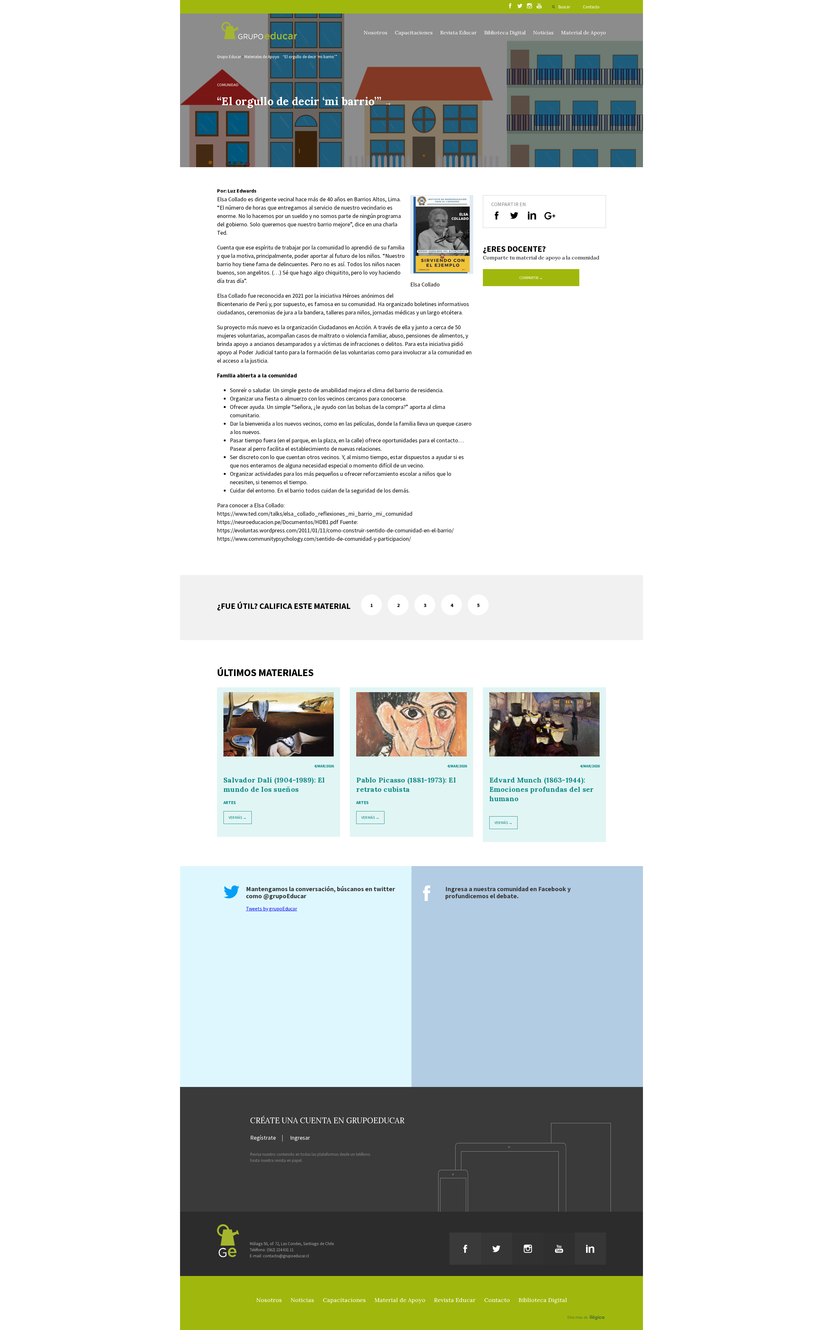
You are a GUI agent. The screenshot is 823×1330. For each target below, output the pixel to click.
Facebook (552, 889)
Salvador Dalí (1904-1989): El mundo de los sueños (274, 784)
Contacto (591, 7)
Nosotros (375, 32)
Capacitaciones (414, 32)
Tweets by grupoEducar (271, 908)
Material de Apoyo (583, 32)
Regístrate (263, 1138)
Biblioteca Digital (505, 32)
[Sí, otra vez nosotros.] (586, 1308)
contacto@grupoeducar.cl (286, 1256)
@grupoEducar (284, 896)
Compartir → (531, 277)
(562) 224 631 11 (280, 1250)
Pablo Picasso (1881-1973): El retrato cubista (406, 784)
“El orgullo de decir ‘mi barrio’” (310, 56)
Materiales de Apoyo (261, 56)
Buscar (564, 7)
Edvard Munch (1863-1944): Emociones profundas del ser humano (541, 789)
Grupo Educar (229, 56)
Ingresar (300, 1138)
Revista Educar (458, 32)
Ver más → (238, 817)
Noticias (543, 32)
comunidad (228, 84)
